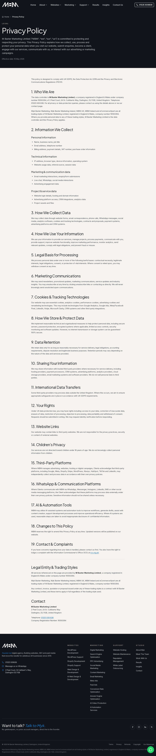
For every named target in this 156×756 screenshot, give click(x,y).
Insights (105, 5)
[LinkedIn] (145, 727)
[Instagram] (138, 727)
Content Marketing (97, 672)
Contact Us (118, 5)
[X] (151, 727)
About (42, 5)
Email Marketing (96, 676)
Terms (111, 744)
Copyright (137, 744)
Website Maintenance (122, 654)
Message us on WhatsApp (15, 666)
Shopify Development (76, 661)
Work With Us (141, 658)
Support (83, 5)
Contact (139, 671)
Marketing (69, 5)
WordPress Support (75, 657)
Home (33, 5)
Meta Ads (94, 681)
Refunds (127, 744)
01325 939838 (145, 5)
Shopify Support (74, 665)
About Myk (140, 650)
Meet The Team (142, 654)
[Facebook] (132, 727)
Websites (55, 5)
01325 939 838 (47, 617)
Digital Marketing (97, 650)
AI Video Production (98, 703)
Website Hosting (119, 650)
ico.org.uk (94, 552)
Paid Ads (93, 685)
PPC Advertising (96, 661)
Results (96, 5)
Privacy (119, 744)
